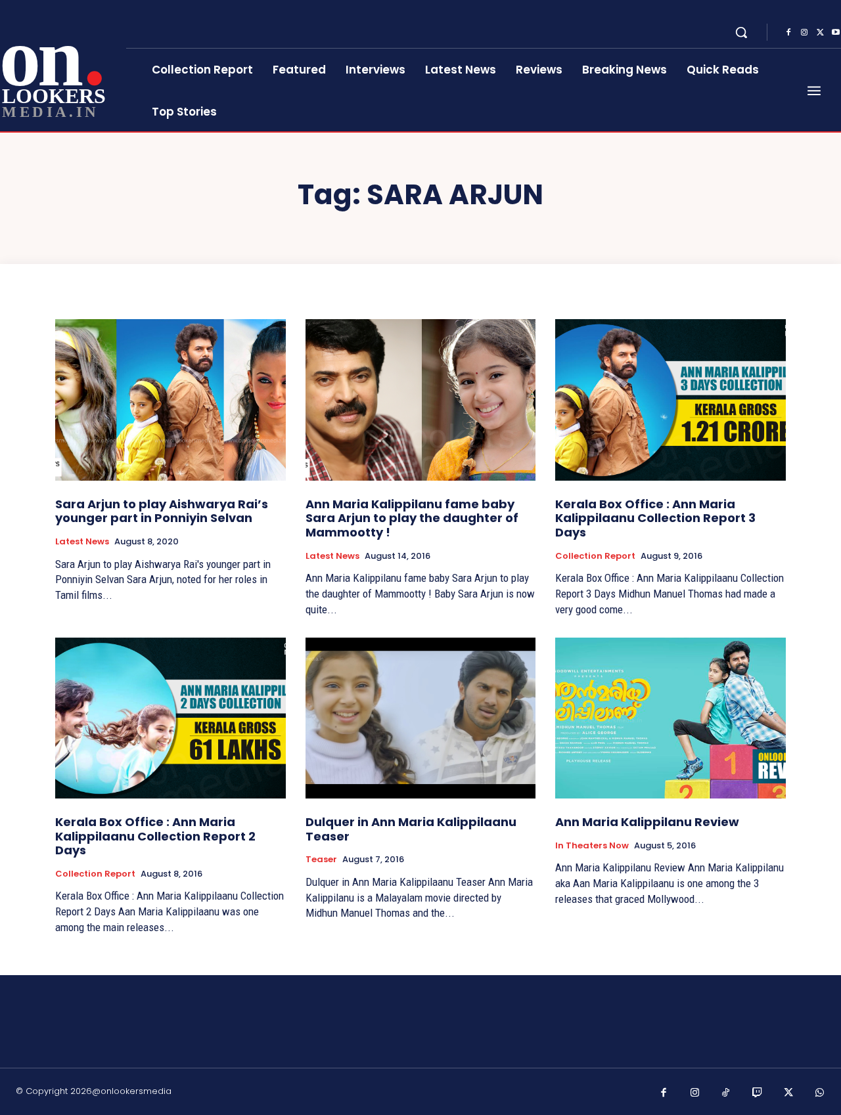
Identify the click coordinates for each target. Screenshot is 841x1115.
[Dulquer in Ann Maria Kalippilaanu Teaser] (421, 718)
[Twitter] (820, 33)
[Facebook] (788, 33)
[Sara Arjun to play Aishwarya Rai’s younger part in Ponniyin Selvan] (170, 399)
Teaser (321, 859)
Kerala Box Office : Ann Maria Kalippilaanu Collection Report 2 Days (155, 836)
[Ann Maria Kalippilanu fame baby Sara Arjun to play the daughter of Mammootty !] (421, 399)
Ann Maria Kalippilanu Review (647, 822)
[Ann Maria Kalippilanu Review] (670, 718)
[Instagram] (804, 33)
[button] (741, 32)
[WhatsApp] (819, 1093)
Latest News (82, 541)
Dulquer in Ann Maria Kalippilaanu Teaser (411, 829)
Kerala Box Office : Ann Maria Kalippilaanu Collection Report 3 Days (655, 518)
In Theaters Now (592, 846)
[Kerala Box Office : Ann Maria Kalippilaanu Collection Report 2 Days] (170, 718)
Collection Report (595, 556)
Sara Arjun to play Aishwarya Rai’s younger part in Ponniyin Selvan (161, 511)
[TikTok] (726, 1093)
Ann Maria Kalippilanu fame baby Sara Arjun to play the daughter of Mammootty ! (412, 518)
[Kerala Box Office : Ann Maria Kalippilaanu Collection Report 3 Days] (670, 399)
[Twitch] (757, 1093)
